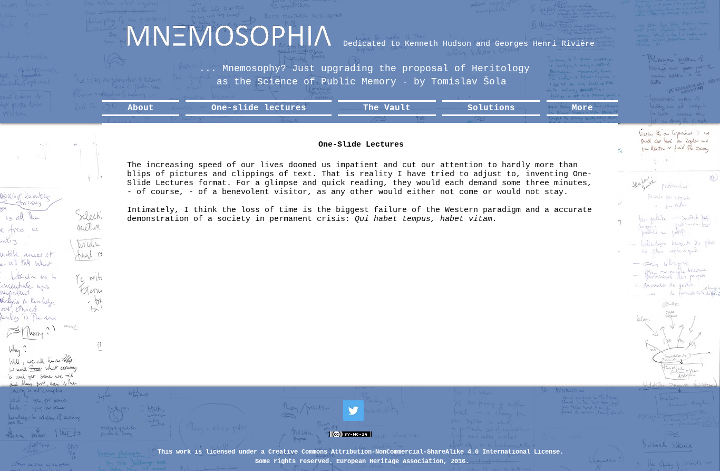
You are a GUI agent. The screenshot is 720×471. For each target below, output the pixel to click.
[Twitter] (353, 410)
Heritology (501, 68)
